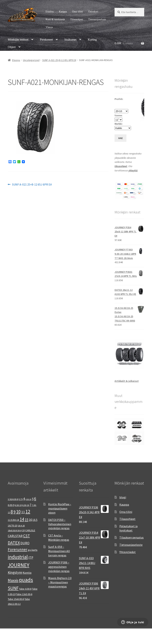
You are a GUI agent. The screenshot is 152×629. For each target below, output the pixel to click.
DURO (24, 543)
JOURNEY (18, 565)
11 (23, 512)
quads (26, 579)
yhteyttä (133, 170)
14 (22, 519)
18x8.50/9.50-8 (15, 530)
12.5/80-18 (13, 520)
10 (18, 512)
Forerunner (17, 549)
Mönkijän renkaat (18, 39)
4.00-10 (28, 499)
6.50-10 (18, 505)
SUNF (13, 588)
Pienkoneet (46, 39)
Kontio (27, 572)
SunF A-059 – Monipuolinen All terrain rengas (59, 551)
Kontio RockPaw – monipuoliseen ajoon (59, 508)
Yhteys (49, 27)
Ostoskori (93, 11)
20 (23, 530)
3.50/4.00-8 (13, 499)
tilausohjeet (121, 166)
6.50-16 (25, 505)
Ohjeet (12, 47)
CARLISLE (30, 530)
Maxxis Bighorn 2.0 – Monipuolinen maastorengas (60, 582)
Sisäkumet (70, 39)
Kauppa (63, 11)
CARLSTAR (15, 536)
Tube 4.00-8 (25, 588)
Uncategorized (31, 60)
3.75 (21, 499)
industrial (18, 557)
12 (27, 511)
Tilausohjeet (76, 19)
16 (30, 520)
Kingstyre (15, 572)
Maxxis (13, 580)
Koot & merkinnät (55, 19)
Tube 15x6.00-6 (16, 599)
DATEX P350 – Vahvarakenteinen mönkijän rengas (59, 524)
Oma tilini (77, 11)
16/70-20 (12, 525)
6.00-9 (11, 505)
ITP (30, 557)
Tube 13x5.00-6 (24, 594)
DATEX (14, 543)
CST (26, 535)
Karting (92, 39)
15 (26, 519)
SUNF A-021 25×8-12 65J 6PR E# (59, 60)
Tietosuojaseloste (97, 19)
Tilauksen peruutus (131, 537)
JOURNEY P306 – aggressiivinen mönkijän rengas (59, 567)
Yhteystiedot (127, 552)
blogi (122, 497)
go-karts (32, 550)
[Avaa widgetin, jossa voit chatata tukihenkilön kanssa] (132, 622)
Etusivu (50, 11)
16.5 (34, 520)
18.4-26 (21, 525)
